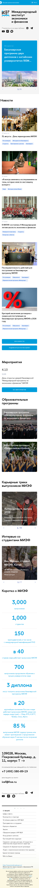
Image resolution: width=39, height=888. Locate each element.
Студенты (21, 232)
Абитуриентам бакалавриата (20, 140)
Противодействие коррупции (12, 839)
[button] (14, 808)
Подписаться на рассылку (19, 348)
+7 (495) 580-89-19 (15, 771)
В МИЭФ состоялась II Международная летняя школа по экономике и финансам (19, 226)
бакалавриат (29, 143)
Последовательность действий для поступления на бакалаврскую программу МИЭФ (17, 270)
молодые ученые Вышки (14, 189)
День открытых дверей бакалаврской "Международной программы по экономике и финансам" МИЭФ (17, 380)
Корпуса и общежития (10, 826)
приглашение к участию (17, 143)
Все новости (19, 341)
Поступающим (6, 140)
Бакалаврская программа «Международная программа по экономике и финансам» (18, 415)
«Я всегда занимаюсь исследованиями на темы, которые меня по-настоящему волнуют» (19, 182)
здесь (30, 876)
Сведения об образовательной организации (16, 847)
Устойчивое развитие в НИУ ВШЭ (13, 820)
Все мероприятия (19, 390)
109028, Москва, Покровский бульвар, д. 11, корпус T (19, 757)
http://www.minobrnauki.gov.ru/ (12, 865)
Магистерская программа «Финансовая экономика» (17, 446)
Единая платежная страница (11, 853)
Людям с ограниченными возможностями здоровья (18, 850)
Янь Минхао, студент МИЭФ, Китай (17, 562)
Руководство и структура (11, 817)
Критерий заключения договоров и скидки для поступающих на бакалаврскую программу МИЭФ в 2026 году (19, 317)
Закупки (5, 829)
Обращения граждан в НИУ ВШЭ (13, 832)
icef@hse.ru (9, 782)
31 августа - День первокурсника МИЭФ (19, 136)
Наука (4, 189)
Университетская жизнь (9, 232)
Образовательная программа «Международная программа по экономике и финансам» (15, 280)
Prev (3, 89)
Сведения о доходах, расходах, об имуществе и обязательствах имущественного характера (18, 842)
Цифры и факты (7, 814)
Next (35, 89)
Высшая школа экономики (11, 2)
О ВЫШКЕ (6, 811)
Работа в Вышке (7, 856)
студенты (5, 143)
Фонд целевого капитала (10, 835)
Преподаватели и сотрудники (12, 823)
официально (16, 277)
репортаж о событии (8, 235)
